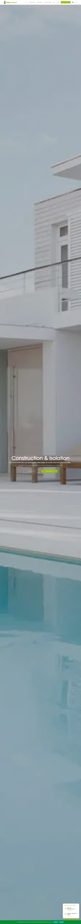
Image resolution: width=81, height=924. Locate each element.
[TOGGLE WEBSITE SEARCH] (76, 2)
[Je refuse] (79, 922)
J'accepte (56, 922)
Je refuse (61, 922)
